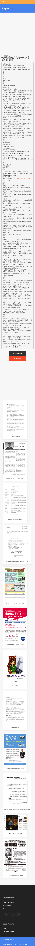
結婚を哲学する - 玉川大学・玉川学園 (15, 644)
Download (18, 353)
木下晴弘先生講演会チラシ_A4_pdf (15, 875)
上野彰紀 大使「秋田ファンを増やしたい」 (15, 478)
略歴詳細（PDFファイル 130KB (15, 519)
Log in (4, 928)
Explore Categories (8, 902)
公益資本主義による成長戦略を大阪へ (15, 768)
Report (18, 358)
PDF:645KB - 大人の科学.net (15, 833)
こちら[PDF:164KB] (15, 436)
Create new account (8, 931)
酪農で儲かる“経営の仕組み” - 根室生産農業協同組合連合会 (17, 809)
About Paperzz (7, 905)
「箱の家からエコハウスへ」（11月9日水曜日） (15, 603)
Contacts (5, 909)
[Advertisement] (17, 33)
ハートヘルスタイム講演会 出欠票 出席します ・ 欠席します (17, 561)
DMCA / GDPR (17, 944)
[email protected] (23, 178)
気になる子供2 (15, 686)
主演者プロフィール (15, 727)
